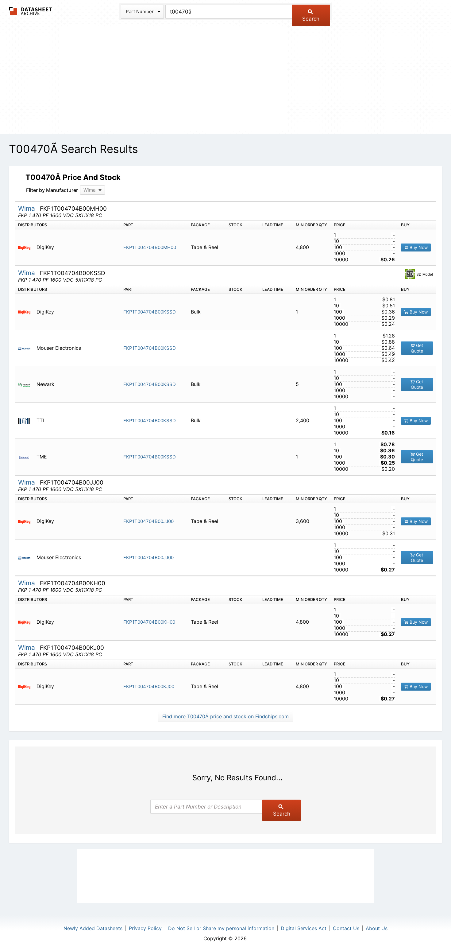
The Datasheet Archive (30, 11)
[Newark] (26, 384)
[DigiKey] (26, 247)
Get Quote (417, 348)
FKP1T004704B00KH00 (149, 622)
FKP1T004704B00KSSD (149, 312)
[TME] (26, 456)
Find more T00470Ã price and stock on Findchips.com (225, 716)
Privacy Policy (145, 928)
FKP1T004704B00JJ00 (148, 521)
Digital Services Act (303, 928)
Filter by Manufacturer (52, 190)
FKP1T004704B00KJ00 (148, 686)
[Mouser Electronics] (26, 348)
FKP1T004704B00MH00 (149, 247)
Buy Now (418, 247)
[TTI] (26, 420)
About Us (376, 928)
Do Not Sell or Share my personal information (221, 928)
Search (310, 19)
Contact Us (346, 928)
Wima (27, 208)
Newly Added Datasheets (93, 928)
